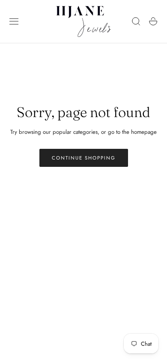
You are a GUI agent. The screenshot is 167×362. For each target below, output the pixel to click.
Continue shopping (84, 157)
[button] (14, 21)
